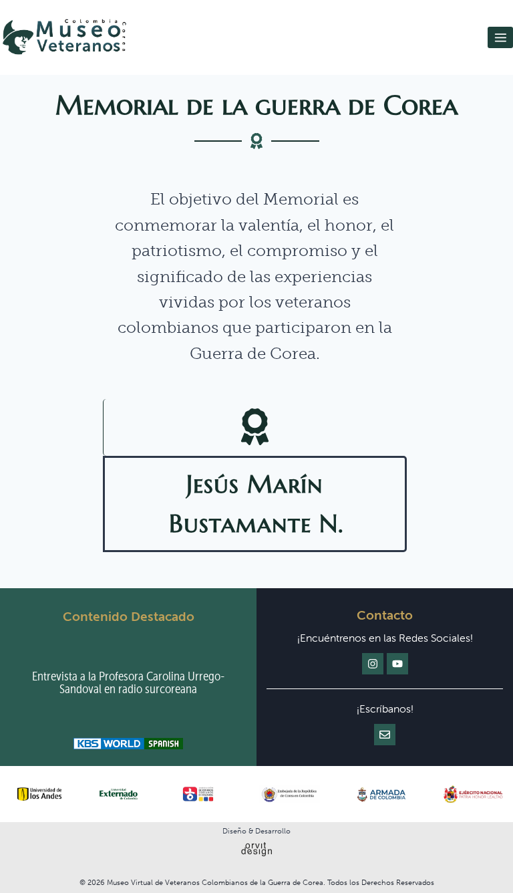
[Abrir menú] (500, 37)
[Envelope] (384, 734)
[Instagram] (372, 663)
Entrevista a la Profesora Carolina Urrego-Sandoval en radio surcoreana (128, 682)
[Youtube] (397, 663)
